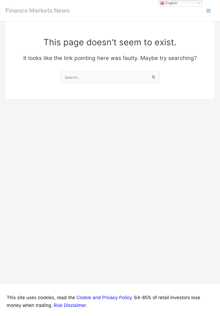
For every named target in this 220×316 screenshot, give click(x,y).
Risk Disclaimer (70, 305)
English (170, 3)
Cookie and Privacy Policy (103, 297)
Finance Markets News (37, 10)
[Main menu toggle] (209, 11)
